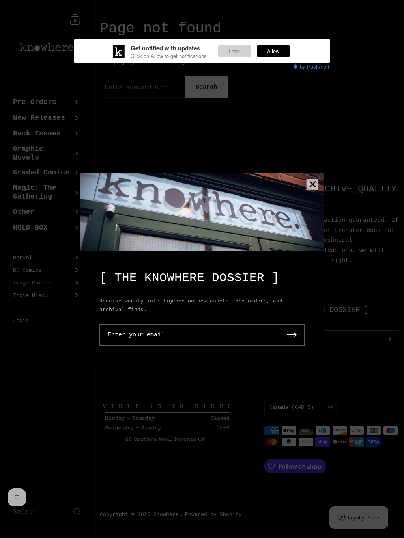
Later (234, 51)
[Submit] (292, 335)
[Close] (312, 185)
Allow (273, 51)
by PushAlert (314, 66)
